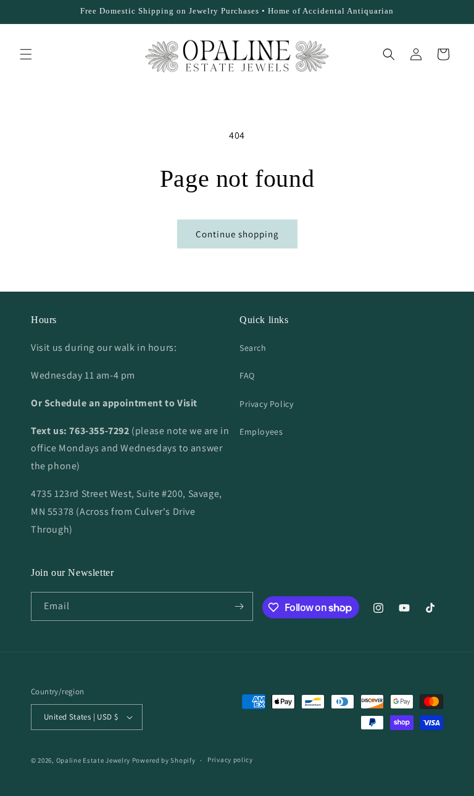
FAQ (247, 375)
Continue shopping (237, 234)
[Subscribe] (238, 606)
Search (253, 347)
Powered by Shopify (164, 760)
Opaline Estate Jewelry (94, 760)
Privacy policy (230, 759)
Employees (261, 431)
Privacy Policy (266, 403)
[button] (26, 54)
